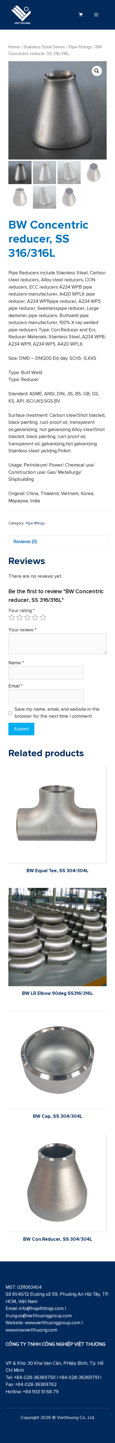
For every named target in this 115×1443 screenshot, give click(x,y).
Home (14, 46)
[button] (97, 71)
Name (16, 662)
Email (15, 686)
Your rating (21, 610)
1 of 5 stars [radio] (11, 617)
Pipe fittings (80, 46)
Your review (22, 630)
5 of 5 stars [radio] (43, 617)
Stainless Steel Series (44, 46)
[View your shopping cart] (80, 14)
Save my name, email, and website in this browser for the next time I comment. (57, 712)
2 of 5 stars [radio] (19, 617)
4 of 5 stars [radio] (35, 617)
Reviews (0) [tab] (25, 541)
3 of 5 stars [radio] (27, 617)
